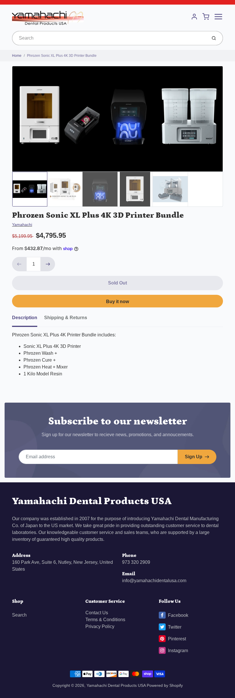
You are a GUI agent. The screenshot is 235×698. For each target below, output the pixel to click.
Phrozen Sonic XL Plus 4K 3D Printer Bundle (62, 56)
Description (24, 317)
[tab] (28, 319)
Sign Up (193, 456)
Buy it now (117, 301)
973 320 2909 (136, 562)
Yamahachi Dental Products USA (92, 501)
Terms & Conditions (105, 619)
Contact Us (96, 612)
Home (16, 56)
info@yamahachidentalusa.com (154, 580)
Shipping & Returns (65, 317)
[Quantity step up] (48, 264)
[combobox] (109, 38)
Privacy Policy (99, 626)
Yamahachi (22, 224)
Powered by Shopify (165, 685)
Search (19, 615)
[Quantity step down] (19, 264)
